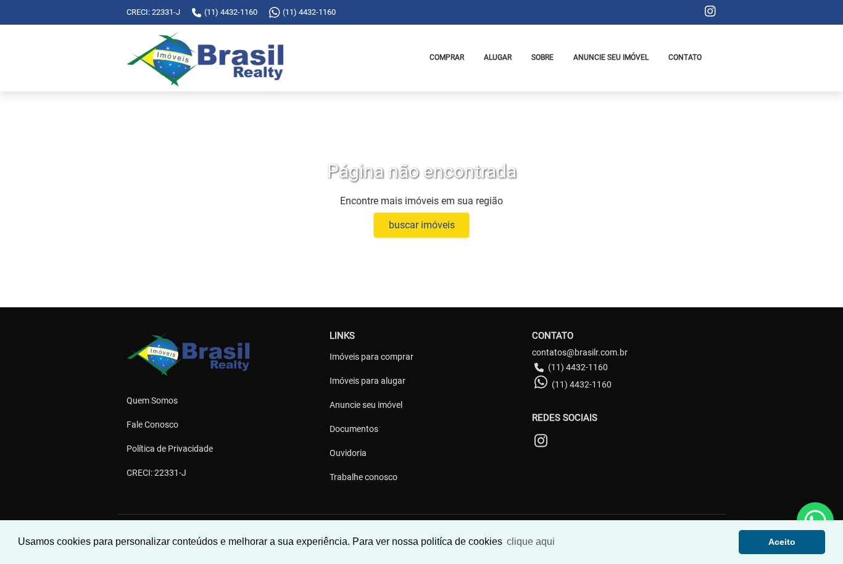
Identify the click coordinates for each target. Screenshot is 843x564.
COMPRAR (447, 57)
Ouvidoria (348, 453)
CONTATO (685, 57)
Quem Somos (152, 400)
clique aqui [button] (531, 541)
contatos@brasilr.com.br (580, 352)
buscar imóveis (422, 225)
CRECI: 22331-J (156, 473)
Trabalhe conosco (363, 477)
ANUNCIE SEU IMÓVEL (611, 57)
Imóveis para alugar (367, 381)
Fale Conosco (152, 424)
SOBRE (542, 57)
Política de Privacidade (170, 449)
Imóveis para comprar (371, 357)
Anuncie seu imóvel (366, 405)
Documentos (354, 429)
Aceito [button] (781, 542)
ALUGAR (498, 57)
